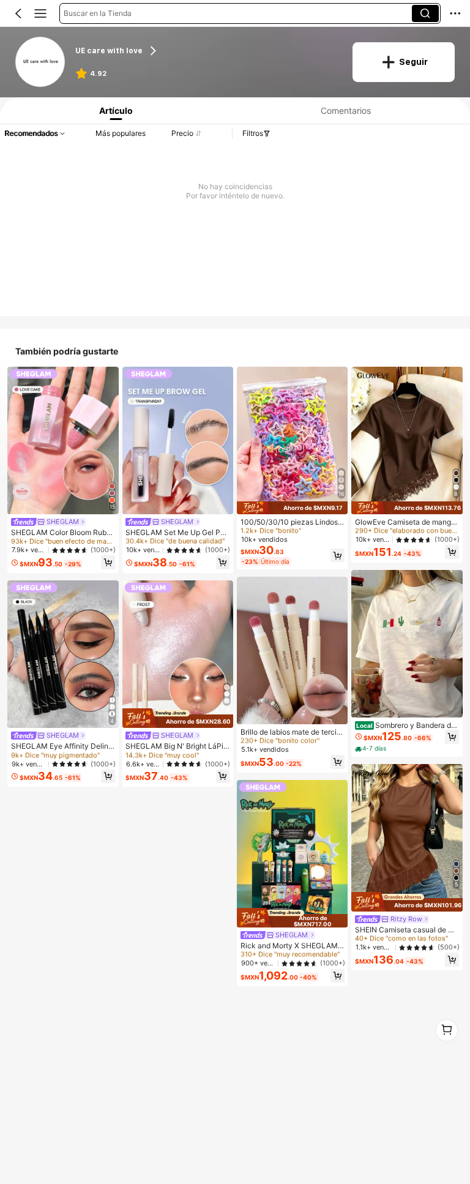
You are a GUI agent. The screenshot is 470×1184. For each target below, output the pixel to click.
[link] (41, 62)
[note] (371, 749)
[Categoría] (40, 13)
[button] (18, 13)
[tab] (113, 110)
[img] (177, 718)
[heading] (206, 51)
